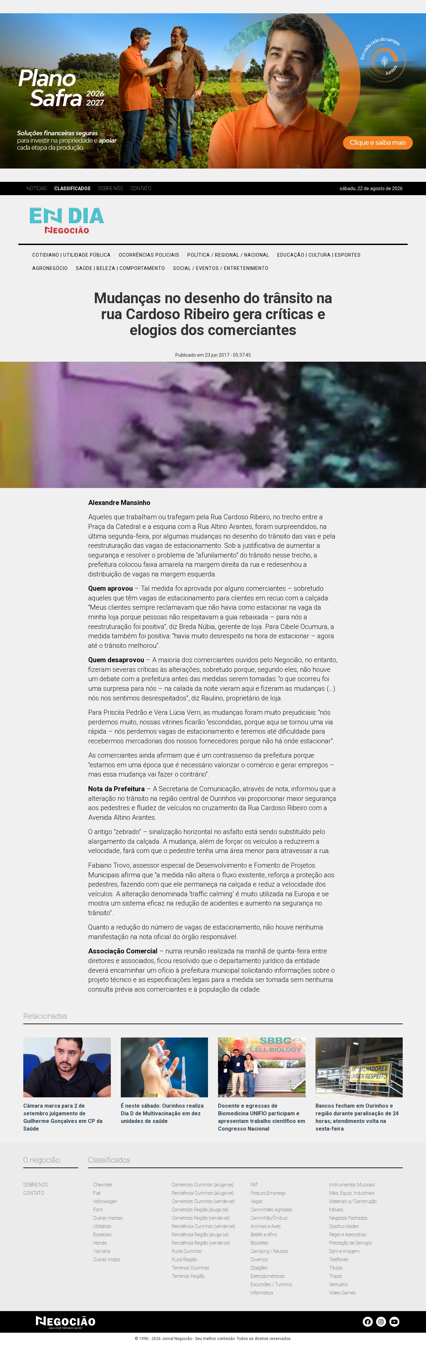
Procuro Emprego (268, 1193)
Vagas (257, 1201)
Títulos (336, 1268)
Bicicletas (260, 1243)
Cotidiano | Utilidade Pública (71, 255)
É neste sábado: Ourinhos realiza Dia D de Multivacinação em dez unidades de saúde (162, 1113)
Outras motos (106, 1259)
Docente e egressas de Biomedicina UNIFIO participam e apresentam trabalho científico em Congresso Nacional (261, 1117)
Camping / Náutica (269, 1251)
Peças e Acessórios (347, 1234)
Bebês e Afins (264, 1234)
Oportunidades (344, 1226)
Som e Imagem (344, 1251)
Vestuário (338, 1284)
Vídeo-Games (342, 1292)
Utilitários (102, 1226)
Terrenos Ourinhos (190, 1268)
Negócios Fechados (348, 1218)
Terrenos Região (188, 1276)
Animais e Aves (266, 1226)
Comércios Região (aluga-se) (200, 1209)
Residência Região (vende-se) (201, 1243)
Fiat (97, 1193)
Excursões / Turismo (271, 1284)
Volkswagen (105, 1201)
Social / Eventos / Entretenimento (221, 268)
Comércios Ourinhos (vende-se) (203, 1201)
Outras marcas (108, 1218)
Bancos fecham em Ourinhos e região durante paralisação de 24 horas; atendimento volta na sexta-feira (357, 1117)
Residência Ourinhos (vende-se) (203, 1226)
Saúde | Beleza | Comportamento (120, 268)
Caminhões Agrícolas (272, 1209)
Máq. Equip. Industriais (352, 1193)
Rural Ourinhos (187, 1251)
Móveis (336, 1209)
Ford (98, 1209)
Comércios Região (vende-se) (201, 1218)
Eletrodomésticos (268, 1276)
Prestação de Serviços (350, 1243)
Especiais (102, 1234)
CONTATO (33, 1193)
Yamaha (101, 1251)
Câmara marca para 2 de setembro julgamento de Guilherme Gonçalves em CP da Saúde (63, 1117)
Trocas (335, 1276)
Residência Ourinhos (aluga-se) (203, 1193)
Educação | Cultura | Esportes (319, 255)
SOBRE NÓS (35, 1184)
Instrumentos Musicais (352, 1184)
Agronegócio (50, 268)
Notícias (37, 188)
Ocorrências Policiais (149, 255)
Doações (259, 1268)
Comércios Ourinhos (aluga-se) (202, 1184)
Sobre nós (110, 188)
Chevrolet (102, 1184)
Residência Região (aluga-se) (200, 1234)
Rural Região (184, 1259)
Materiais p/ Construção (352, 1201)
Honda (99, 1243)
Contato (140, 188)
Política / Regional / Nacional (228, 255)
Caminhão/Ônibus (269, 1218)
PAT (254, 1184)
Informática (262, 1292)
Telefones (338, 1259)
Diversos (259, 1259)
